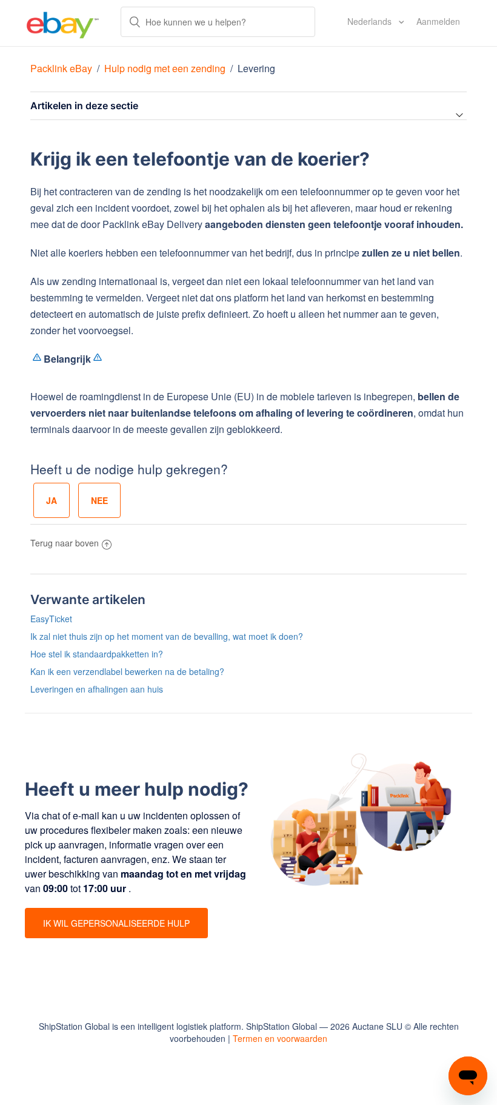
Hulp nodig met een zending (164, 68)
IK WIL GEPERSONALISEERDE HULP (116, 923)
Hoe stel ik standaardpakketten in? (96, 654)
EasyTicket (51, 619)
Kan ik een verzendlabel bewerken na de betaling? (127, 671)
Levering (256, 68)
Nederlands (370, 21)
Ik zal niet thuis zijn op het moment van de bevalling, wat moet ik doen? (166, 636)
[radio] (51, 500)
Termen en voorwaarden (280, 1038)
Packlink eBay (61, 68)
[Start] (63, 23)
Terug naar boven (64, 543)
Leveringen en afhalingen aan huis (96, 689)
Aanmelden (438, 21)
